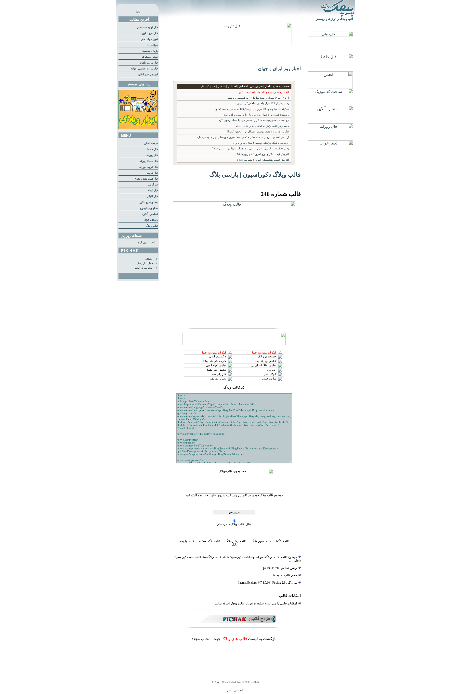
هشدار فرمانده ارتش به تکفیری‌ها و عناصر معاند (262, 126)
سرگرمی (153, 184)
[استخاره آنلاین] (330, 122)
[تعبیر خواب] (330, 157)
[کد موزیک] (330, 105)
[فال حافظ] (330, 70)
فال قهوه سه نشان (147, 27)
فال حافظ (152, 149)
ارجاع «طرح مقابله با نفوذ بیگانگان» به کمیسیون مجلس (258, 97)
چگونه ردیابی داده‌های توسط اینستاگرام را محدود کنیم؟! (258, 131)
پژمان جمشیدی (149, 51)
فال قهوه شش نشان (146, 178)
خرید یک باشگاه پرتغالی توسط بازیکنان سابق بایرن (261, 143)
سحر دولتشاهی (149, 56)
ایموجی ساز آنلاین (148, 74)
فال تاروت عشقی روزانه (144, 68)
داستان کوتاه (151, 220)
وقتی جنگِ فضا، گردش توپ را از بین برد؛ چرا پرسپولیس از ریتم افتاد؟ (250, 148)
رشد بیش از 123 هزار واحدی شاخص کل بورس (263, 103)
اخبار (229, 690)
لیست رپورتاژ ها (146, 242)
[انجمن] (330, 87)
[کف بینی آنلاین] (330, 35)
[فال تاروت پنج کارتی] (234, 44)
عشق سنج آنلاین (148, 202)
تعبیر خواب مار (150, 39)
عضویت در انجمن (143, 267)
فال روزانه (152, 155)
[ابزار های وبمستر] (138, 128)
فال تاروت (152, 172)
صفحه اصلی (151, 143)
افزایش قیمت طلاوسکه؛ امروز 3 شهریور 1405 (263, 159)
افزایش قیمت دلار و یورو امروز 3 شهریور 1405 (263, 154)
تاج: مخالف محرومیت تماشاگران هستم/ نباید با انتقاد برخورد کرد (254, 120)
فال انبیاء (153, 190)
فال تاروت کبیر (150, 33)
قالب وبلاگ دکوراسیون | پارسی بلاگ (255, 174)
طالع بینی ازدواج (149, 208)
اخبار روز (292, 68)
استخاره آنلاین (150, 214)
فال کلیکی (152, 196)
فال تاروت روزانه (148, 167)
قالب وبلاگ (151, 225)
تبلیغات (148, 259)
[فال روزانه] (330, 139)
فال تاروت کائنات (148, 62)
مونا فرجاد (152, 45)
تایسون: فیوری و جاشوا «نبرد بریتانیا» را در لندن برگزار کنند (256, 114)
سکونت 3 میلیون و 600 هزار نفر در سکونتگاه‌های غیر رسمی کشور (252, 109)
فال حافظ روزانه (149, 161)
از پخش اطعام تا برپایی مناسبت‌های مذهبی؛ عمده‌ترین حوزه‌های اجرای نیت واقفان (243, 137)
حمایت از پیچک (145, 263)
